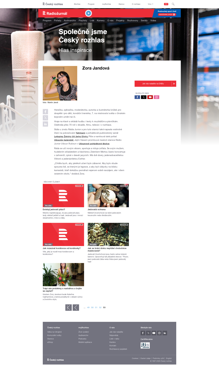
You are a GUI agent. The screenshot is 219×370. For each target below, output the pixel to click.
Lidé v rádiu (114, 339)
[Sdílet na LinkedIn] (45, 124)
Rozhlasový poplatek (118, 349)
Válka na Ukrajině (54, 332)
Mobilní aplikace (85, 342)
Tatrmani (80, 133)
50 (92, 307)
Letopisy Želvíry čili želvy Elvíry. (71, 136)
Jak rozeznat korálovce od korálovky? (62, 248)
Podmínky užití (158, 358)
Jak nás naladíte (116, 332)
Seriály (144, 20)
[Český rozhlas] (53, 4)
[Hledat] (173, 4)
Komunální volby (54, 335)
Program (91, 4)
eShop (50, 342)
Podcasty (82, 339)
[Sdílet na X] (45, 117)
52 (100, 307)
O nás (110, 20)
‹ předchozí (76, 307)
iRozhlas (77, 4)
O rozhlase (136, 4)
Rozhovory (132, 20)
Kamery (101, 20)
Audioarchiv (70, 20)
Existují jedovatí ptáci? (54, 209)
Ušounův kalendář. (64, 140)
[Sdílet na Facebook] (45, 111)
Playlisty (83, 20)
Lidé (92, 20)
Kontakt (113, 346)
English (169, 358)
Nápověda (114, 335)
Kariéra (112, 342)
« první (68, 307)
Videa (153, 20)
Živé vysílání (83, 332)
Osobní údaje (145, 358)
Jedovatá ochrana (97, 209)
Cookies (135, 358)
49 (88, 307)
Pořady (57, 20)
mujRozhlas (106, 4)
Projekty (120, 20)
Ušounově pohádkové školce (94, 143)
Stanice (121, 4)
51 (96, 307)
